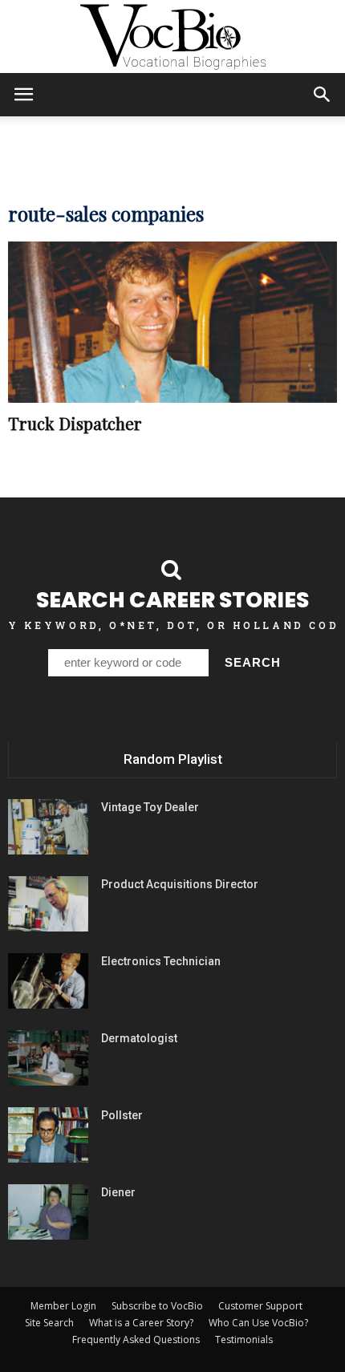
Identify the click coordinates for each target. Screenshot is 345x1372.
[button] (322, 94)
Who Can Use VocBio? (258, 1322)
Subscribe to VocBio (157, 1306)
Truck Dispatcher (75, 423)
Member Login (63, 1306)
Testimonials (244, 1339)
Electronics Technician (161, 961)
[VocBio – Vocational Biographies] (172, 37)
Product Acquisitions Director (179, 884)
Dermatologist (139, 1038)
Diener (118, 1192)
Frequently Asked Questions (136, 1339)
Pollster (122, 1115)
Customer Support (260, 1306)
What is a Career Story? (141, 1322)
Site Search (49, 1322)
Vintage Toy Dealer (150, 807)
